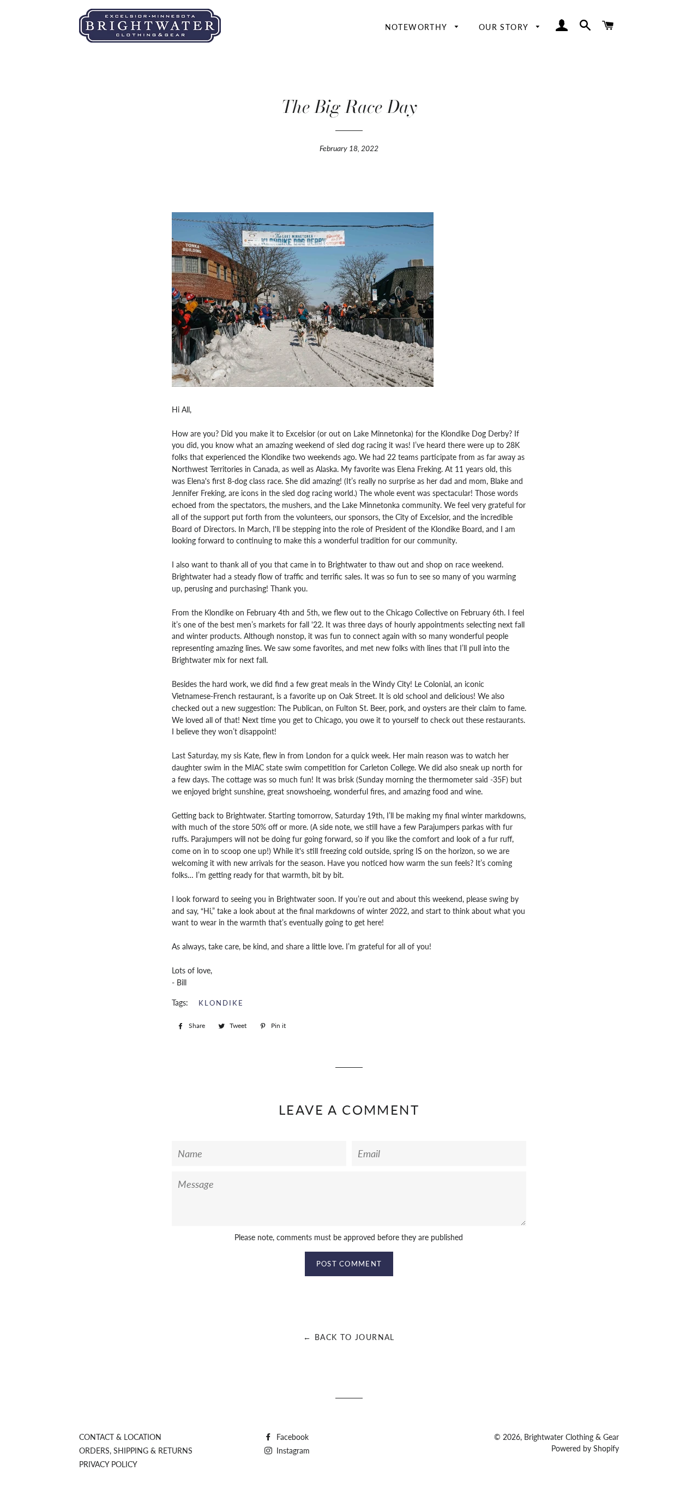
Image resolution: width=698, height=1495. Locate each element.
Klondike (221, 1002)
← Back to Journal (349, 1337)
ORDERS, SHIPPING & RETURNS (135, 1450)
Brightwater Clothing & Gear (571, 1437)
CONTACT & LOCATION (120, 1437)
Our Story (505, 27)
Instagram (292, 1450)
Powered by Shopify (585, 1448)
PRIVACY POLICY (108, 1464)
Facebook (291, 1437)
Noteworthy (417, 27)
